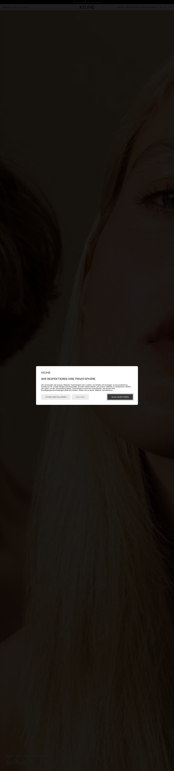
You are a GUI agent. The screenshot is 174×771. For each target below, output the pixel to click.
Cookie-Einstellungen (55, 397)
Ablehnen (80, 397)
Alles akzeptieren (120, 397)
